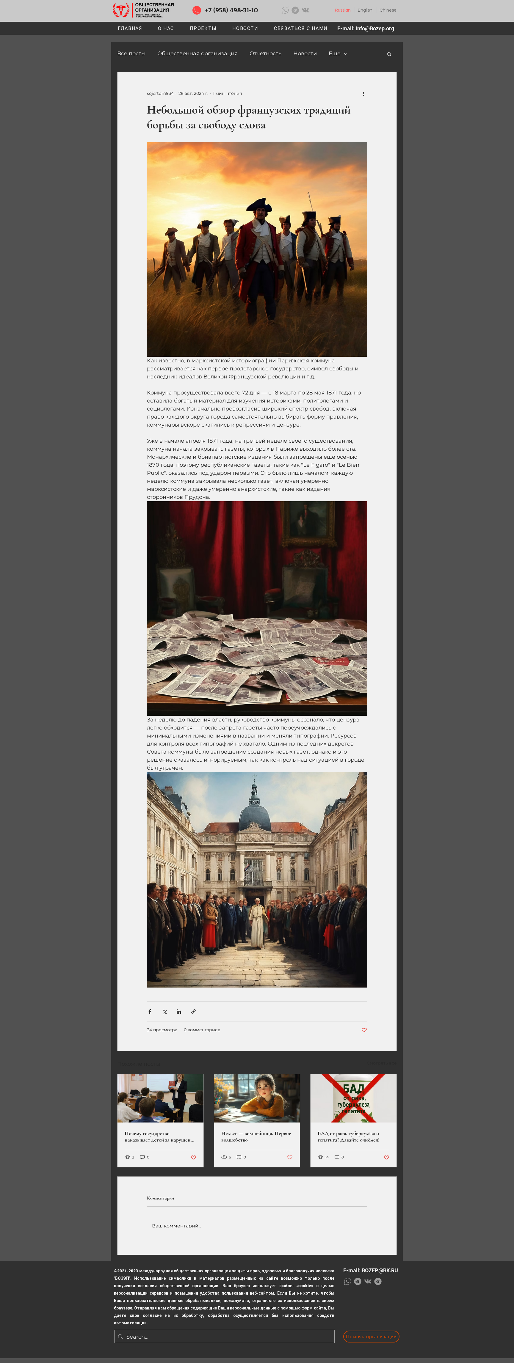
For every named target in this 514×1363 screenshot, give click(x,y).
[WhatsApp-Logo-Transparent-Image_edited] (285, 10)
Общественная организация (197, 53)
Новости (305, 53)
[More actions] (363, 93)
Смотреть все (382, 1063)
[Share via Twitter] (164, 1011)
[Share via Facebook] (150, 1011)
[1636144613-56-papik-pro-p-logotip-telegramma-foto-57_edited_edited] (295, 10)
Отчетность (265, 53)
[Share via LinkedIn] (179, 1011)
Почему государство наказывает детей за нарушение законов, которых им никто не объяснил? (160, 1136)
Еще (335, 53)
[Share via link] (193, 1011)
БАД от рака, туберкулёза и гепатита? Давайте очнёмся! (349, 1136)
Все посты (131, 53)
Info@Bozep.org (375, 28)
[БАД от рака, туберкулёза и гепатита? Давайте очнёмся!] (354, 1098)
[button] (203, 29)
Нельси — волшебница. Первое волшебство (256, 1136)
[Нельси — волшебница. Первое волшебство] (257, 1098)
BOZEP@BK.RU (380, 1270)
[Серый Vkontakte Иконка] (305, 10)
